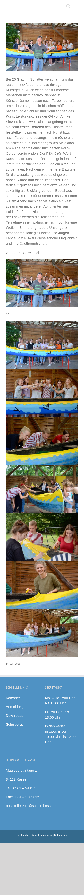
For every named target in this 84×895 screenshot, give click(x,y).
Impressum (46, 835)
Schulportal (14, 724)
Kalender (13, 698)
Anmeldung (15, 707)
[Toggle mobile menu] (76, 6)
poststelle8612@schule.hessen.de (32, 806)
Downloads (14, 716)
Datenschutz (60, 835)
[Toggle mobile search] (68, 6)
